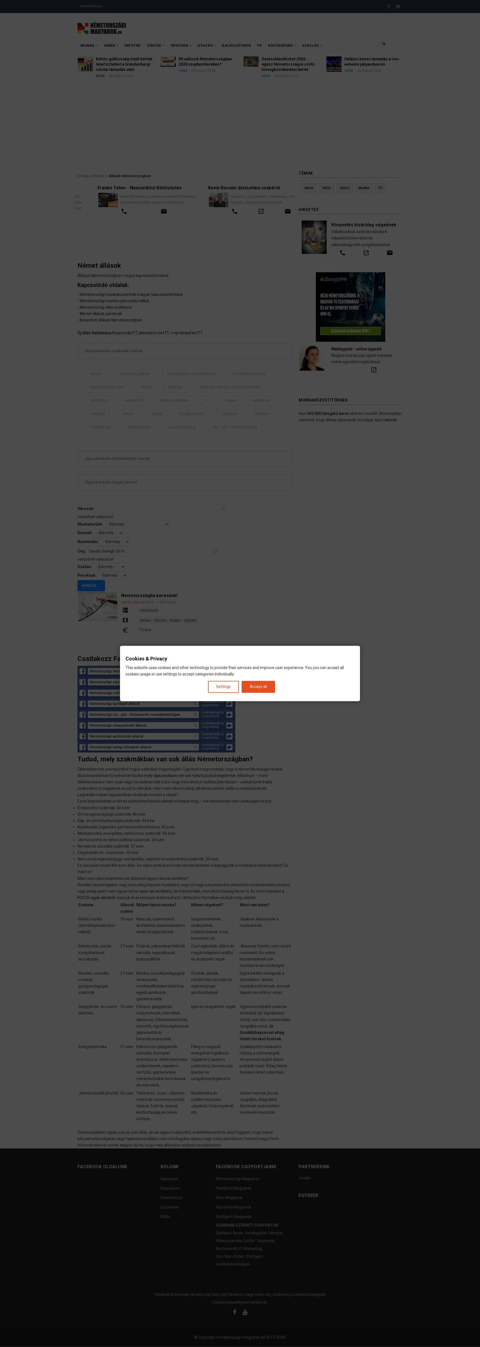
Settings (223, 686)
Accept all (258, 686)
